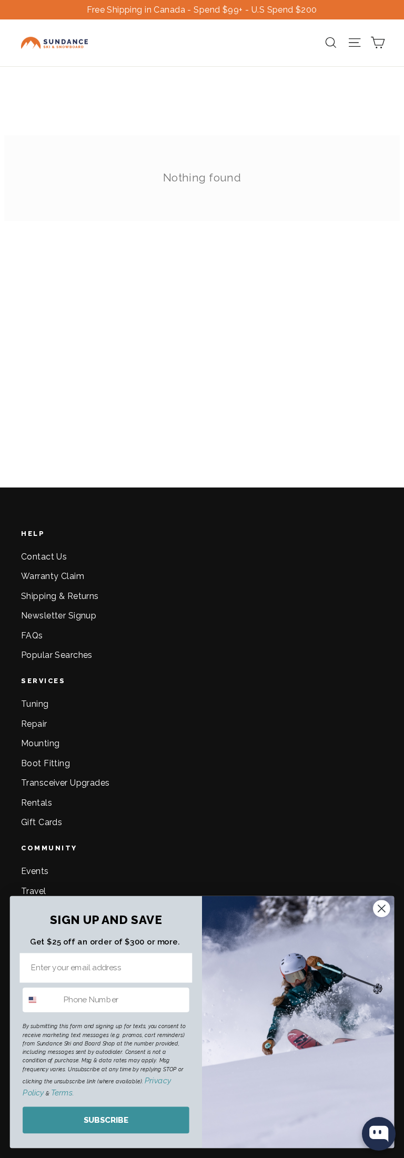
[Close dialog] (381, 908)
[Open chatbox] (379, 1134)
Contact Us (44, 557)
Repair (34, 724)
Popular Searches (57, 655)
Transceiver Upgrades (65, 783)
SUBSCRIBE (106, 1120)
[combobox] (40, 1000)
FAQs (32, 636)
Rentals (36, 803)
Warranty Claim (52, 576)
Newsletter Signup (58, 616)
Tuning (35, 704)
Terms (62, 1093)
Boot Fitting (45, 763)
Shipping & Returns (60, 596)
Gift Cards (41, 822)
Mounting (40, 743)
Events (35, 871)
